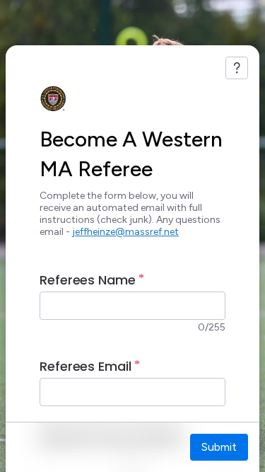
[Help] (236, 68)
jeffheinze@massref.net (125, 232)
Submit (219, 447)
